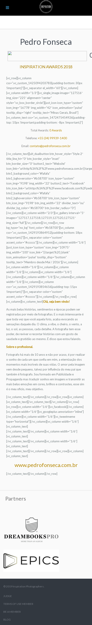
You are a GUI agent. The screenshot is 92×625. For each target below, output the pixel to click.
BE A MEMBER (12, 611)
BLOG (7, 619)
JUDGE (7, 596)
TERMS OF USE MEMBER (18, 604)
